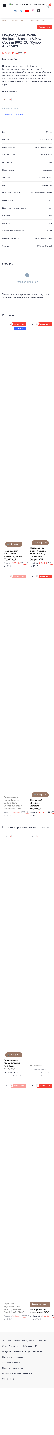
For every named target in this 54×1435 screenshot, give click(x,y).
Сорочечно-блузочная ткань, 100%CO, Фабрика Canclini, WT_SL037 (14, 1307)
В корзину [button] (16, 544)
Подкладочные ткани (36, 20)
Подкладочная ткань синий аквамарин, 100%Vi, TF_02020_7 (13, 555)
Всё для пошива (18, 20)
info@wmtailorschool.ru (12, 1351)
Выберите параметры (42, 1304)
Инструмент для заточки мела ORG (39, 1311)
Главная (5, 20)
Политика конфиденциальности (17, 1373)
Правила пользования (12, 1368)
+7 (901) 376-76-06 (33, 1351)
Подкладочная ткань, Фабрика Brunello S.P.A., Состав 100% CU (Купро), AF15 (38, 554)
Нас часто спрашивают (13, 1357)
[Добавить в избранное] (4, 99)
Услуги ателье (37, 1065)
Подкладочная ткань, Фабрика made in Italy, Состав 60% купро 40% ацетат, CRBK (13, 803)
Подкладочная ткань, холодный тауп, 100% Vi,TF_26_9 (12, 1064)
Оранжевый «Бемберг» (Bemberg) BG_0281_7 (36, 804)
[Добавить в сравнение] (10, 99)
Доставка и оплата (11, 1362)
